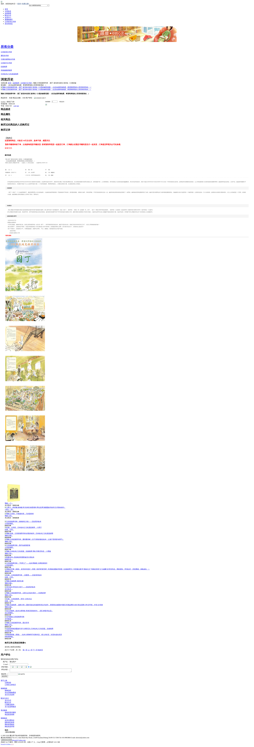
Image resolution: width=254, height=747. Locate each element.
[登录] (19, 4)
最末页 (40, 650)
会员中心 (8, 17)
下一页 (35, 650)
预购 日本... (9, 553)
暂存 (18, 106)
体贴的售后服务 (10, 712)
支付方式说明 (9, 694)
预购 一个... (9, 503)
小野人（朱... (9, 509)
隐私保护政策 (9, 722)
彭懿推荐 (4, 66)
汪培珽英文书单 (10, 21)
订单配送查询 (9, 704)
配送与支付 (5, 698)
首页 (6, 9)
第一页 (25, 650)
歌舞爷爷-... (9, 559)
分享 (14, 106)
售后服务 (4, 710)
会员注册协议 (9, 720)
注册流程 (8, 682)
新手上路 (4, 680)
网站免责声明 (9, 726)
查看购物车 (9, 19)
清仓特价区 (9, 23)
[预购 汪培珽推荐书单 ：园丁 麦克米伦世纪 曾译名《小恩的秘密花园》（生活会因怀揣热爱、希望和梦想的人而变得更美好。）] (46, 87)
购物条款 (4, 718)
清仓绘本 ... (9, 589)
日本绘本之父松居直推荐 (9, 74)
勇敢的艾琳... (9, 571)
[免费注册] (25, 4)
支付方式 (8, 700)
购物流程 (8, 690)
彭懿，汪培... (9, 577)
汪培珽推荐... (9, 523)
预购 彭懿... (9, 535)
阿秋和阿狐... (9, 636)
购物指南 (4, 688)
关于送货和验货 (10, 706)
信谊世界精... (9, 631)
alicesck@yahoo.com (18, 740)
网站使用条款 (9, 724)
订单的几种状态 (10, 685)
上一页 (30, 650)
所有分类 (7, 46)
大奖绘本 (8, 11)
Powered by (7, 744)
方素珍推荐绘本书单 (8, 59)
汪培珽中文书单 (6, 63)
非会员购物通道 (10, 692)
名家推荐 (8, 13)
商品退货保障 (9, 714)
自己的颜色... (9, 613)
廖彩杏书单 (5, 55)
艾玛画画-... (9, 619)
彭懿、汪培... (9, 529)
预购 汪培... (9, 516)
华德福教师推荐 (6, 70)
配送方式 (8, 15)
